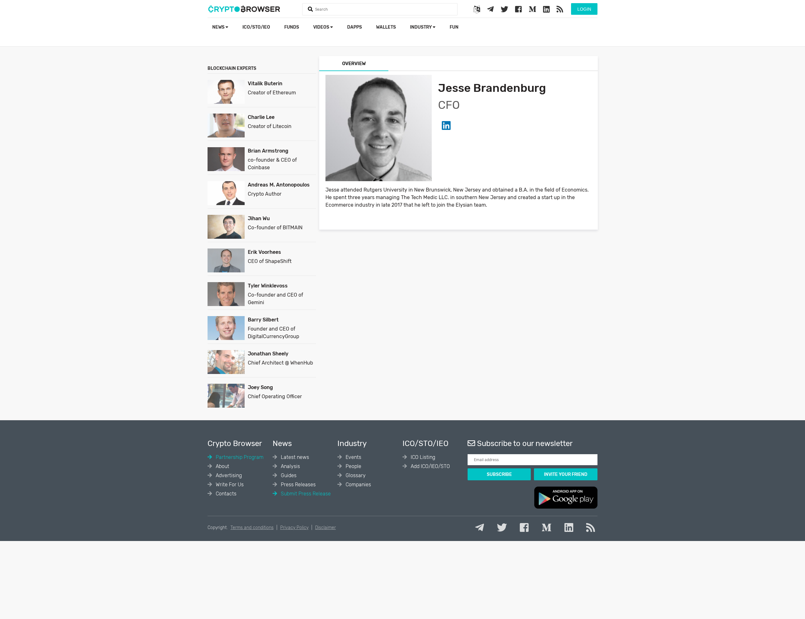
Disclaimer (325, 527)
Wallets (386, 27)
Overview (354, 63)
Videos (321, 27)
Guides (288, 475)
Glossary (355, 475)
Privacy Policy (294, 527)
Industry (421, 27)
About (221, 466)
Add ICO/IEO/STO (429, 466)
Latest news (294, 457)
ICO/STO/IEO (256, 27)
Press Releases (298, 485)
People (352, 466)
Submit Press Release (305, 494)
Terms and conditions (252, 527)
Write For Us (229, 485)
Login (584, 9)
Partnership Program (239, 457)
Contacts (225, 494)
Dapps (354, 27)
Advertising (228, 475)
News (218, 27)
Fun (454, 27)
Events (352, 457)
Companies (357, 485)
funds (291, 27)
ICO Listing (422, 457)
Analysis (290, 466)
